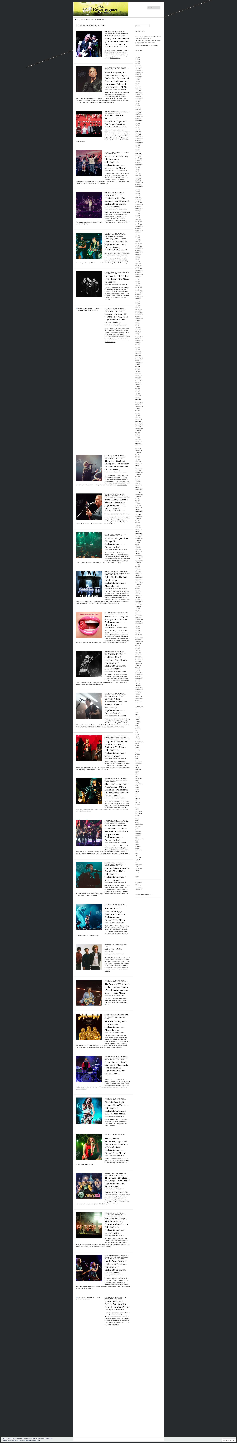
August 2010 (138, 408)
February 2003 (138, 573)
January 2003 (138, 575)
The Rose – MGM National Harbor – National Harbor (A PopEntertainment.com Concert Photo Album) (117, 988)
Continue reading (115, 58)
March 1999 (138, 652)
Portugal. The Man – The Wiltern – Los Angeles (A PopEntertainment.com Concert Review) (116, 318)
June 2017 (137, 258)
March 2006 (138, 505)
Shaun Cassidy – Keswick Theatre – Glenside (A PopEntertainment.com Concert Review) (116, 504)
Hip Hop (113, 111)
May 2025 (137, 83)
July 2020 (137, 190)
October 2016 (138, 272)
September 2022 (139, 142)
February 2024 (138, 111)
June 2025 (137, 81)
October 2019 (138, 206)
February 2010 (138, 419)
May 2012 (137, 369)
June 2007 (137, 478)
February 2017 (138, 265)
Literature (137, 798)
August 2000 (138, 625)
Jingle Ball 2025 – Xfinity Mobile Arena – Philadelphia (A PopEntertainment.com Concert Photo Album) (116, 162)
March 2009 (138, 439)
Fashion (137, 771)
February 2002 (138, 595)
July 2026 (137, 57)
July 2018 (137, 234)
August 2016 (138, 276)
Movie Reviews (114, 571)
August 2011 (138, 386)
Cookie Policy (36, 1440)
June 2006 (137, 500)
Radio (136, 837)
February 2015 (138, 309)
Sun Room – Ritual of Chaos (113, 950)
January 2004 (138, 553)
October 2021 (138, 162)
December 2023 (138, 114)
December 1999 (138, 636)
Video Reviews (118, 574)
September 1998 (139, 663)
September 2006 (139, 494)
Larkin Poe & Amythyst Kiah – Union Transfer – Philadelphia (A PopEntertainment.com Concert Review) (116, 1266)
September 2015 (139, 296)
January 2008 (138, 465)
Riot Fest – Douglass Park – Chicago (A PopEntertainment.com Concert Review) (117, 542)
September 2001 (139, 604)
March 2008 (138, 461)
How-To (137, 789)
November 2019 (139, 204)
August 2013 (138, 342)
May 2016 (137, 281)
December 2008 (138, 445)
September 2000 (139, 623)
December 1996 (138, 687)
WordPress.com (138, 889)
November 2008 (139, 447)
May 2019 (137, 215)
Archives (137, 723)
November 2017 (139, 248)
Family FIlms (138, 769)
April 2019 (137, 217)
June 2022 (137, 147)
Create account (138, 882)
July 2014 (137, 322)
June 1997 (137, 680)
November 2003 (139, 557)
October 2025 (138, 74)
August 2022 (138, 144)
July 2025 (137, 79)
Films (136, 773)
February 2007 (138, 485)
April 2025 (137, 85)
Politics (137, 829)
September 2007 (139, 472)
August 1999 (138, 643)
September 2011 (139, 384)
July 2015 (137, 300)
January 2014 (138, 333)
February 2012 (138, 375)
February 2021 (138, 177)
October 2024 (138, 96)
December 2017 (138, 246)
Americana (137, 717)
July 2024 (137, 101)
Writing (137, 872)
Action (136, 712)
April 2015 (137, 305)
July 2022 (137, 146)
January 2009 (138, 443)
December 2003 (138, 555)
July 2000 (137, 626)
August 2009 (138, 430)
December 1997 (138, 672)
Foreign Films (138, 778)
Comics (137, 747)
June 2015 (137, 302)
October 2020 (138, 184)
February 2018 (138, 243)
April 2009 (137, 437)
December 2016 (138, 268)
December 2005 (138, 511)
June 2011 (137, 390)
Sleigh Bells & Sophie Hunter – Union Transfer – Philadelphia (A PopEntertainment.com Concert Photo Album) (116, 1108)
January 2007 (138, 487)
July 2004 (137, 542)
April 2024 (137, 107)
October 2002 (138, 581)
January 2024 (138, 112)
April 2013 (137, 349)
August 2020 (138, 188)
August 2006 (138, 496)
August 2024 (138, 100)
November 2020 (139, 182)
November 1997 (139, 674)
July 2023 (137, 123)
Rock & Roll (124, 33)
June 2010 (137, 412)
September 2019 (139, 208)
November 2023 (139, 116)
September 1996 (139, 691)
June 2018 (137, 235)
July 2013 (137, 344)
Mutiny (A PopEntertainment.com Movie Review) (146, 45)
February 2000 (138, 634)
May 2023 (137, 127)
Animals (137, 719)
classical (137, 743)
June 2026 (137, 59)
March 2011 (138, 395)
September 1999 (139, 641)
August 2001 (138, 606)
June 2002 (137, 588)
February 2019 (138, 221)
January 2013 (138, 355)
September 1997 (139, 678)
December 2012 (138, 357)
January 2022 (138, 157)
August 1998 (138, 665)
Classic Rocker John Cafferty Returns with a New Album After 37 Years (117, 1304)
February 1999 (138, 654)
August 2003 (138, 562)
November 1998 (139, 659)
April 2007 (137, 481)
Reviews (112, 236)
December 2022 (138, 136)
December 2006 (138, 489)
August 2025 (138, 78)
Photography (108, 33)
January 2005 (138, 531)
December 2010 (138, 401)
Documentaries (114, 1014)
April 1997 (137, 683)
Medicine (137, 802)
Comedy (107, 571)
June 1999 (137, 647)
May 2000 (137, 630)
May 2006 (137, 502)
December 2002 (138, 577)
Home (76, 19)
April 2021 (137, 173)
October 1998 (138, 661)
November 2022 (139, 138)
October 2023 (138, 118)
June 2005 (137, 522)
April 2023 (137, 129)
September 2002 (139, 582)
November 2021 (139, 160)
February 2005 (138, 529)
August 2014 (138, 320)
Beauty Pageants (139, 728)
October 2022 (138, 140)
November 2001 (139, 601)
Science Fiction (138, 850)
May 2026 (137, 61)
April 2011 (137, 393)
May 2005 (137, 524)
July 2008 (137, 454)
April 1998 (137, 671)
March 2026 (138, 65)
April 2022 (137, 151)
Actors (136, 714)
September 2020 (139, 186)
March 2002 (138, 593)
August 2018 (138, 232)
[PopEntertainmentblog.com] (104, 9)
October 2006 (138, 492)
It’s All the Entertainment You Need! (93, 19)
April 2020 (137, 195)
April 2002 (137, 592)
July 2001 (137, 608)
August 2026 (138, 56)
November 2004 (139, 535)
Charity (137, 736)
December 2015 (138, 291)
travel (136, 862)
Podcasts (137, 828)
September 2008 (139, 450)
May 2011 (137, 392)
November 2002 (139, 579)
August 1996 (138, 692)
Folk (136, 774)
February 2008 (138, 463)
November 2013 (139, 336)
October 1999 (138, 639)
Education (137, 767)
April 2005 (137, 525)
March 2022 (138, 153)
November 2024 (139, 94)
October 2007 (138, 470)
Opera (136, 822)
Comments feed (138, 887)
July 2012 (137, 366)
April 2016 (137, 283)
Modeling (137, 804)
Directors (116, 67)
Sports (136, 855)
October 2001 (138, 603)
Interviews (122, 67)
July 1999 (137, 645)
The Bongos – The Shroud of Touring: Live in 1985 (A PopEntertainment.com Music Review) (117, 1182)
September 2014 (139, 318)
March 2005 (138, 527)
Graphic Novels (138, 784)
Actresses (137, 716)
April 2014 (137, 327)
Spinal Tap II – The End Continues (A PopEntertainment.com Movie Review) (115, 581)
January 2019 (138, 223)
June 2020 (137, 191)
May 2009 (137, 436)
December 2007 (138, 467)
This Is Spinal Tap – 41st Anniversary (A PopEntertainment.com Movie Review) (116, 1025)
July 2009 (137, 432)
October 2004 (138, 537)
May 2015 (137, 303)
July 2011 (137, 388)
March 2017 (138, 263)
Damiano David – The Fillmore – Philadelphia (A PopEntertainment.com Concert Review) (117, 202)
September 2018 (139, 230)
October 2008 (138, 448)
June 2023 (137, 125)
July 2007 (137, 476)
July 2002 (137, 586)
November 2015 (139, 292)
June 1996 (137, 694)
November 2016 (139, 270)
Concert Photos (109, 31)
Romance (137, 848)
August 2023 (138, 122)
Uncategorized (138, 864)
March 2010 (138, 417)
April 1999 (137, 650)
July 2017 (137, 256)
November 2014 (139, 314)
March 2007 (138, 483)
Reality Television (139, 839)
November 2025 (139, 72)
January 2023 (138, 134)
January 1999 (138, 656)
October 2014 (138, 316)
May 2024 (137, 105)
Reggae (137, 840)
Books (136, 732)
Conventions (138, 754)
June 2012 (137, 368)
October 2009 (138, 426)
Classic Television (139, 741)
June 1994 (137, 700)
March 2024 (138, 109)
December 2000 (138, 617)
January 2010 (138, 421)
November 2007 (139, 469)
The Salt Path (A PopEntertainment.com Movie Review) (147, 40)
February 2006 (138, 507)
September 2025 (139, 76)
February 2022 (138, 155)
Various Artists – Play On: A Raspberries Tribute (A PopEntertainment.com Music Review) (116, 621)
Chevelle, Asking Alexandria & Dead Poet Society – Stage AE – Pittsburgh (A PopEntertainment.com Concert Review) (116, 706)
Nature (136, 818)
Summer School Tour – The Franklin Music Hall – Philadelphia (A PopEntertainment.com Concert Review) (117, 874)
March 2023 (138, 131)
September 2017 (139, 252)
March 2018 (138, 241)
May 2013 (137, 347)
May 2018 (137, 237)
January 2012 (138, 377)
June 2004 (137, 544)
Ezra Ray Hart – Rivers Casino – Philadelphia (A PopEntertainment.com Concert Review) (116, 243)
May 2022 (137, 149)
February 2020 (138, 199)
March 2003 (138, 571)
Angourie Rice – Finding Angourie (143, 38)
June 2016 (137, 279)
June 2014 (137, 324)
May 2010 (137, 413)
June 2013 (137, 346)
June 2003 (137, 566)
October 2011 (138, 382)
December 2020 (138, 180)
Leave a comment (123, 46)
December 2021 (138, 158)
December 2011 (138, 379)
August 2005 (138, 518)
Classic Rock (108, 67)
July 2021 (137, 167)
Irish (136, 793)
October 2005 (138, 514)
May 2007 (137, 480)
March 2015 (138, 307)
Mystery (137, 817)
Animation (137, 721)
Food (136, 776)
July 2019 (137, 212)
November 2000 (139, 619)
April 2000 (137, 632)
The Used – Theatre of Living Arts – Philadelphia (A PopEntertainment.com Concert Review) (117, 465)
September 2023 (139, 120)
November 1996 (139, 689)
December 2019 (138, 202)
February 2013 (138, 353)
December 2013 (138, 335)
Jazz (136, 795)
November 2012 (139, 358)
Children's (137, 738)
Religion (137, 842)
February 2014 (138, 331)
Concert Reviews (119, 192)
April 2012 (137, 371)
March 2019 (138, 219)
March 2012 (138, 373)
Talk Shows (138, 857)
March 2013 (138, 351)
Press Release (138, 833)
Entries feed (138, 886)
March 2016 (138, 285)
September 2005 (139, 516)
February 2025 (138, 89)
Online (136, 820)
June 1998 (137, 669)
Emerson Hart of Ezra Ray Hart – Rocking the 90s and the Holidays (117, 278)
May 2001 (137, 610)
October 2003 (138, 559)
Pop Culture (116, 33)
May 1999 (137, 648)
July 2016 (137, 278)
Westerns (137, 870)
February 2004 (138, 551)
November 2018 (139, 226)
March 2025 (138, 87)
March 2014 (138, 329)
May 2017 (137, 259)
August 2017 (138, 254)
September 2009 (139, 428)
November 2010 (139, 402)
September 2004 (139, 538)
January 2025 (138, 90)
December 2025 (138, 70)
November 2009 (139, 425)
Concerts (117, 31)
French (136, 780)
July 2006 (137, 498)
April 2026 (137, 63)
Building (137, 734)
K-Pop (124, 111)
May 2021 (137, 171)
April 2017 (137, 261)
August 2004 (138, 540)
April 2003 (137, 570)
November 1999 (139, 637)
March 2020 (138, 197)
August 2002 (138, 584)
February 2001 (138, 615)
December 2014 (138, 313)
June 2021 (137, 169)
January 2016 (138, 289)
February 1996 (138, 696)
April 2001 (137, 612)
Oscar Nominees (139, 824)
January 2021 (138, 179)
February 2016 (138, 287)
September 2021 (139, 164)
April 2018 (137, 239)
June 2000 (137, 628)
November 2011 (139, 380)
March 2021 (138, 175)
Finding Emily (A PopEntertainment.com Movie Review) (148, 36)
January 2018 (138, 245)
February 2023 (138, 133)
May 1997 (137, 682)
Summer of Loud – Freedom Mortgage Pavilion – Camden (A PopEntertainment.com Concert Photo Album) (115, 914)
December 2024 (138, 92)
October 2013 (138, 338)
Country (113, 1257)
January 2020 (138, 201)
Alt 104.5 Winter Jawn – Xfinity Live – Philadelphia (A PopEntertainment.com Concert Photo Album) (117, 40)
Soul (115, 153)
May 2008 (137, 458)
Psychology (138, 835)
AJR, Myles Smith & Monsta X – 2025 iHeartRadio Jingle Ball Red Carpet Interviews (115, 120)
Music (122, 31)
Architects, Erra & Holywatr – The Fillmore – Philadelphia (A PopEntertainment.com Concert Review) (117, 663)
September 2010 (139, 406)
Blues (106, 1255)
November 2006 (139, 491)
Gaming (137, 782)
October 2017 (138, 250)
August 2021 (138, 166)
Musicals (137, 815)
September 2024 (139, 98)
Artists (136, 725)
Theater (137, 861)
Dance (122, 151)
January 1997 (138, 685)
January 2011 (138, 399)
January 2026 (138, 68)
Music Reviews (109, 573)
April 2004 (137, 547)
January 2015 (138, 311)
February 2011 (138, 397)
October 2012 (138, 360)
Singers (107, 70)
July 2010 (137, 410)
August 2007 (138, 474)
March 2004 (138, 549)
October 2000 (138, 621)
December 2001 (138, 599)
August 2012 (138, 364)
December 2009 (138, 423)
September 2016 (139, 274)
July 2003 (137, 564)
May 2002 (137, 590)
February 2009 (138, 441)
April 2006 (137, 503)
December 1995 (138, 698)
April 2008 (137, 459)
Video (111, 70)
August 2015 (138, 298)
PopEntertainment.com (143, 894)
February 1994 (138, 702)
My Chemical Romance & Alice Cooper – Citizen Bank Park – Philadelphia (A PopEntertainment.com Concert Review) (116, 789)
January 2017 (138, 267)
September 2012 (139, 362)
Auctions (137, 727)
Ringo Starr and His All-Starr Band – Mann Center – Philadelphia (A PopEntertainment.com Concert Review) (117, 1067)
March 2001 (138, 614)
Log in (136, 884)
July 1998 (137, 667)
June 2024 (137, 103)
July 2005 (137, 520)
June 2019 (137, 213)
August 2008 (138, 452)
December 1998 (138, 658)
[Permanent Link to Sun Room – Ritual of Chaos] (89, 969)
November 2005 (139, 513)
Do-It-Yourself (138, 762)
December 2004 (138, 533)
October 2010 (138, 404)
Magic (136, 800)
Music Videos (138, 813)
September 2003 (139, 560)
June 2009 (137, 434)
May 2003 (137, 568)
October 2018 (138, 228)
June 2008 (137, 456)
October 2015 (138, 294)
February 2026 (138, 67)
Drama (136, 765)
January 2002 (138, 597)
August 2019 (138, 210)
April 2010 (137, 415)
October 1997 (138, 676)
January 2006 (138, 509)
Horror (136, 787)
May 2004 (137, 546)
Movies (107, 68)
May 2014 (137, 325)
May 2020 (137, 193)
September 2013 (139, 340)
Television (126, 497)
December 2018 (138, 224)
